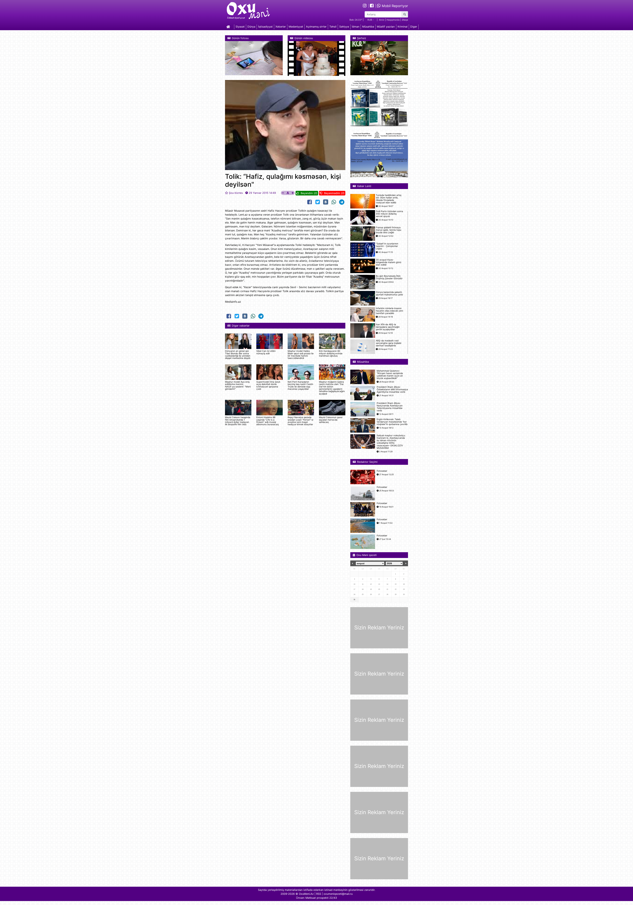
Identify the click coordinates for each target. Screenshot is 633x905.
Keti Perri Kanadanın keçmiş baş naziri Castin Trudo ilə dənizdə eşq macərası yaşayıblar (300, 385)
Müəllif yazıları (386, 26)
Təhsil (332, 26)
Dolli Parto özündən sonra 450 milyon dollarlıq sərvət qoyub (389, 214)
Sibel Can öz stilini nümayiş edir (265, 352)
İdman (355, 26)
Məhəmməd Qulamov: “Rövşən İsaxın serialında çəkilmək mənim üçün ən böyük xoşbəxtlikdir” (390, 375)
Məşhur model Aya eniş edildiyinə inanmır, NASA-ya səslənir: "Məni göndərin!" (238, 385)
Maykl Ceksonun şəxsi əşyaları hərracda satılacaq (330, 419)
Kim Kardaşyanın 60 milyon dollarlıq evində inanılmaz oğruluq (330, 353)
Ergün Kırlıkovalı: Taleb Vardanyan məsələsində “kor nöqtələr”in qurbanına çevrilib (392, 422)
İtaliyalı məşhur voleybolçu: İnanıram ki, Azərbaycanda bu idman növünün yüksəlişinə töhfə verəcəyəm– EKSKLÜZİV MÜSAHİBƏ (391, 441)
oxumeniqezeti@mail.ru (338, 893)
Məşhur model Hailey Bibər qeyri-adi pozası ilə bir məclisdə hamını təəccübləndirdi (301, 354)
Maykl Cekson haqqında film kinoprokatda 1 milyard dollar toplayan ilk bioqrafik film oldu (237, 421)
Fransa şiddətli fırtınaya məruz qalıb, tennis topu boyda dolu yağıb (388, 230)
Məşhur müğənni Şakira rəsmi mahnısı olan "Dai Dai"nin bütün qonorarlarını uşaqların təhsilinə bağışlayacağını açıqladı (332, 388)
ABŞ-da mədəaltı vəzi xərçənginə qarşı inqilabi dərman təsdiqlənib (388, 343)
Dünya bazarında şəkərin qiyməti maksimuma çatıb (389, 293)
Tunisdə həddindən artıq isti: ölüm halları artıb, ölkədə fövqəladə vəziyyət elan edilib (388, 199)
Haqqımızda (393, 19)
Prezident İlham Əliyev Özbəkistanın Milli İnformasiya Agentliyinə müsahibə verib (392, 389)
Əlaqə (405, 19)
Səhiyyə (344, 26)
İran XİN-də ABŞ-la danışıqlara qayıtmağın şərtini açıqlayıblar (388, 327)
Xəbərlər (280, 26)
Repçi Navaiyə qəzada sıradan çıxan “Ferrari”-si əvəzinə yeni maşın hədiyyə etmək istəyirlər (300, 421)
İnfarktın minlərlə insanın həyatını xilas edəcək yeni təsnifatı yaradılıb (389, 311)
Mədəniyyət (296, 26)
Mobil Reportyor (394, 6)
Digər (413, 26)
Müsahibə (368, 26)
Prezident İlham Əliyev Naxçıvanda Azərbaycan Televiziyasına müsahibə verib (390, 407)
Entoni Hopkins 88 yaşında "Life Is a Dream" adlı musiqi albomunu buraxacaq (267, 421)
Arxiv (381, 19)
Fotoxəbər (382, 471)
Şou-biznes (236, 192)
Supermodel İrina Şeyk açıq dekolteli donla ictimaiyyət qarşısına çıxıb (268, 385)
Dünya (251, 26)
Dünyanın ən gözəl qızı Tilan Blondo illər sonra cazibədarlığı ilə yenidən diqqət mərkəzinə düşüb (237, 354)
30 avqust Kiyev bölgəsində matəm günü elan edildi (388, 262)
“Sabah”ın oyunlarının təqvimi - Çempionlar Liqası (387, 246)
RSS (318, 893)
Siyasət (240, 26)
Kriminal (402, 26)
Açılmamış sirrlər (316, 26)
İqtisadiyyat (265, 26)
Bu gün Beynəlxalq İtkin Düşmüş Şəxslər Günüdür (389, 277)
